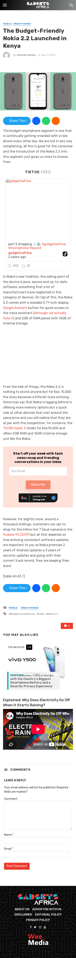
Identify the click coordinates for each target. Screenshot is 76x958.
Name (9, 835)
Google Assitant (15, 308)
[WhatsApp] (46, 121)
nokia (41, 613)
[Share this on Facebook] (36, 121)
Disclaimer (23, 914)
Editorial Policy (48, 914)
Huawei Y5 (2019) (16, 534)
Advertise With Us (46, 909)
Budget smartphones (23, 613)
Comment (10, 799)
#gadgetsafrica (54, 244)
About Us (22, 909)
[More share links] (56, 121)
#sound (35, 248)
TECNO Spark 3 (14, 428)
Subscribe (38, 484)
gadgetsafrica (20, 253)
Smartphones (22, 24)
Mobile (7, 24)
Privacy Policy (38, 920)
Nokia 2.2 (53, 613)
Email (8, 849)
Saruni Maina (26, 55)
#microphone (18, 248)
